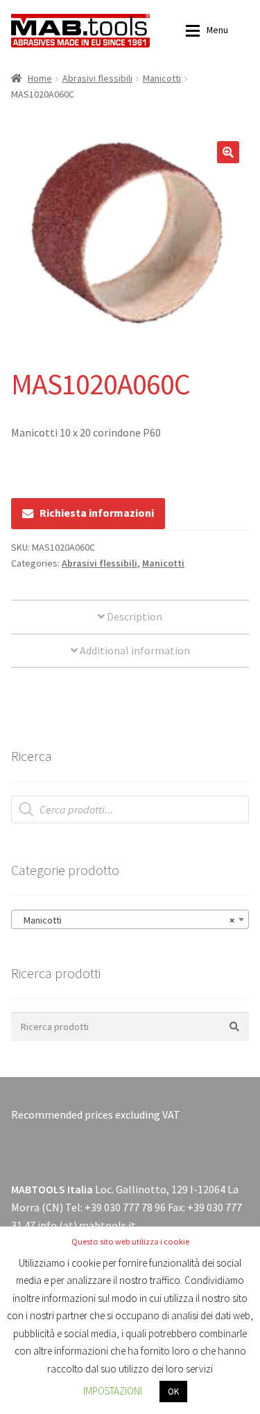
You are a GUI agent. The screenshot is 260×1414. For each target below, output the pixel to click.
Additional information (134, 650)
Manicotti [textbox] (125, 920)
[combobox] (130, 919)
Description (133, 616)
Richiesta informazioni (97, 513)
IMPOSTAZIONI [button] (112, 1390)
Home (40, 78)
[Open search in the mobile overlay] (130, 809)
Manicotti (162, 78)
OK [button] (173, 1391)
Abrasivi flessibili (97, 78)
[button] (228, 152)
